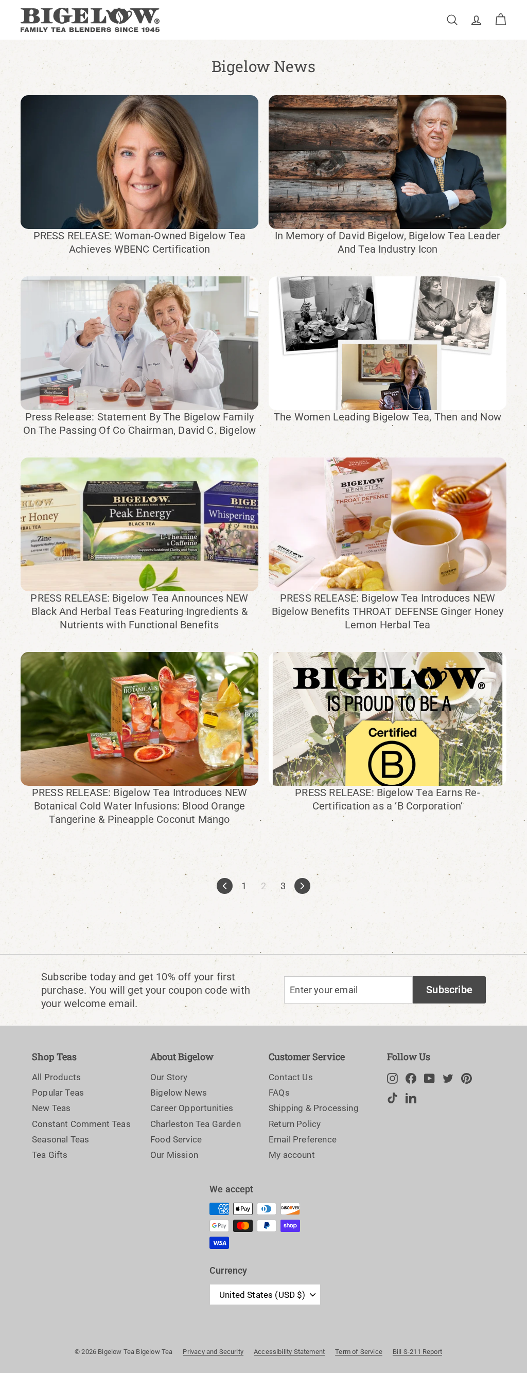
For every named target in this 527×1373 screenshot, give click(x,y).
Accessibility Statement (289, 1352)
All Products (56, 1077)
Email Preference (303, 1139)
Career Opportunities (192, 1108)
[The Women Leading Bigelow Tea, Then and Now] (387, 343)
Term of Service (358, 1352)
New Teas (51, 1108)
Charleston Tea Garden (195, 1124)
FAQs (279, 1092)
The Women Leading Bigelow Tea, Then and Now (387, 417)
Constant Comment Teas (81, 1124)
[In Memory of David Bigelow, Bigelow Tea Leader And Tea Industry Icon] (387, 162)
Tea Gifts (50, 1155)
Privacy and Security (213, 1352)
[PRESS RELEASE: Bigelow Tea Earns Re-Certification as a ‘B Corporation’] (387, 719)
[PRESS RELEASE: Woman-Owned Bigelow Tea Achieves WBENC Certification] (139, 162)
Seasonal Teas (60, 1139)
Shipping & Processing (314, 1108)
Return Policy (295, 1124)
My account (292, 1155)
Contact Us (291, 1077)
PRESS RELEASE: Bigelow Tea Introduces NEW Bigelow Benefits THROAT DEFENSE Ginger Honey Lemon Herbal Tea (388, 611)
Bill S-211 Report (417, 1352)
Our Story (169, 1077)
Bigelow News (178, 1092)
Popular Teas (58, 1092)
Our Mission (174, 1155)
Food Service (176, 1139)
